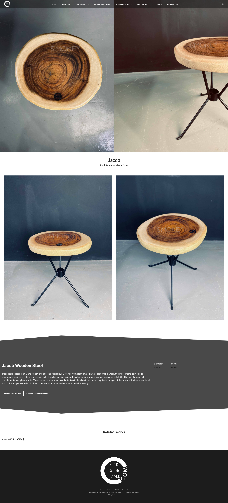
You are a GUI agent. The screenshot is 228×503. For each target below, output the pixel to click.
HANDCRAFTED (82, 4)
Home (53, 4)
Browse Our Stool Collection (37, 393)
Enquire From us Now (12, 393)
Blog (159, 4)
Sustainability (144, 4)
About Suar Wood (102, 4)
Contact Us (172, 4)
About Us (66, 4)
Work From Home (124, 4)
